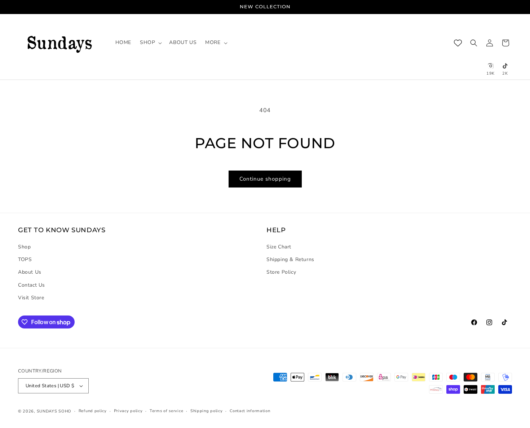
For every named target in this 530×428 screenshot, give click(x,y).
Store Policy (281, 272)
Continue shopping (265, 178)
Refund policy (93, 411)
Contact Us (31, 285)
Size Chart (278, 246)
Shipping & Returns (290, 259)
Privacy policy (128, 411)
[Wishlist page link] (458, 43)
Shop (24, 246)
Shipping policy (206, 411)
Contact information (250, 411)
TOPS (25, 259)
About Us (29, 272)
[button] (150, 42)
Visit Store (31, 297)
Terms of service (166, 411)
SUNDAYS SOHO (54, 411)
